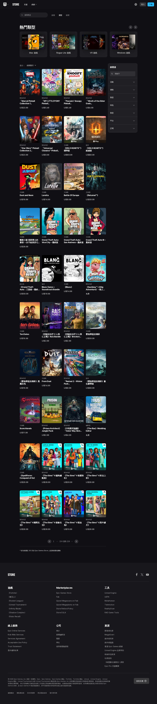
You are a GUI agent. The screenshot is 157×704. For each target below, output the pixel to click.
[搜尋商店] (22, 15)
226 (68, 541)
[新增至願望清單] (37, 71)
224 (61, 541)
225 (64, 541)
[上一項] (130, 27)
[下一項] (135, 27)
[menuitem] (53, 15)
